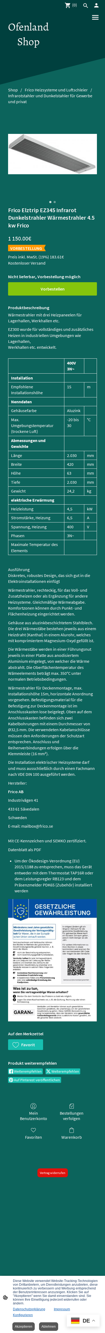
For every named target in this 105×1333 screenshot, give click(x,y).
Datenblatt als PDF (24, 849)
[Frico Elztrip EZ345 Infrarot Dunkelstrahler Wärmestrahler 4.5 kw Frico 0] (52, 154)
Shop (13, 89)
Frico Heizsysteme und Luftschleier (56, 89)
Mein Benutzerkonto (33, 1115)
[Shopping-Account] (96, 5)
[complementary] (83, 1321)
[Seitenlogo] (28, 53)
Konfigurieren (23, 1315)
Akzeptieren (23, 1326)
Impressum (62, 1309)
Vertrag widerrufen (52, 1173)
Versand (38, 263)
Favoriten (33, 1137)
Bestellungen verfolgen (71, 1115)
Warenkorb (71, 1137)
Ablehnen (48, 1326)
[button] (25, 1044)
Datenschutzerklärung (29, 1309)
